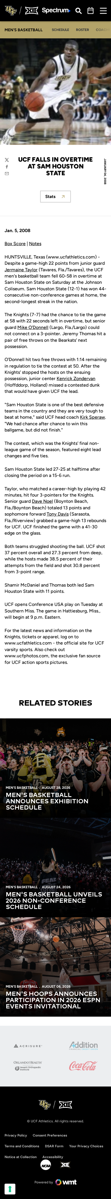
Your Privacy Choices (86, 1146)
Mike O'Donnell (32, 327)
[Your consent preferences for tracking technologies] (10, 1189)
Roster (82, 30)
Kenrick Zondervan (76, 378)
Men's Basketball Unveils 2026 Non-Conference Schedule (54, 901)
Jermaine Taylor (21, 269)
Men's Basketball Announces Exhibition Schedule (47, 801)
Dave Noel (42, 501)
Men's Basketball (22, 788)
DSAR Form (54, 1146)
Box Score (15, 243)
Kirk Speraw (92, 417)
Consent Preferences (50, 1135)
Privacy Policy (16, 1135)
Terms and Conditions (22, 1146)
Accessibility (52, 1157)
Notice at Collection (21, 1157)
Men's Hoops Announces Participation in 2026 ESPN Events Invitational (53, 1000)
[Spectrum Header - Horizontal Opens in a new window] (56, 11)
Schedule (60, 30)
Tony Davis (58, 514)
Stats (58, 198)
